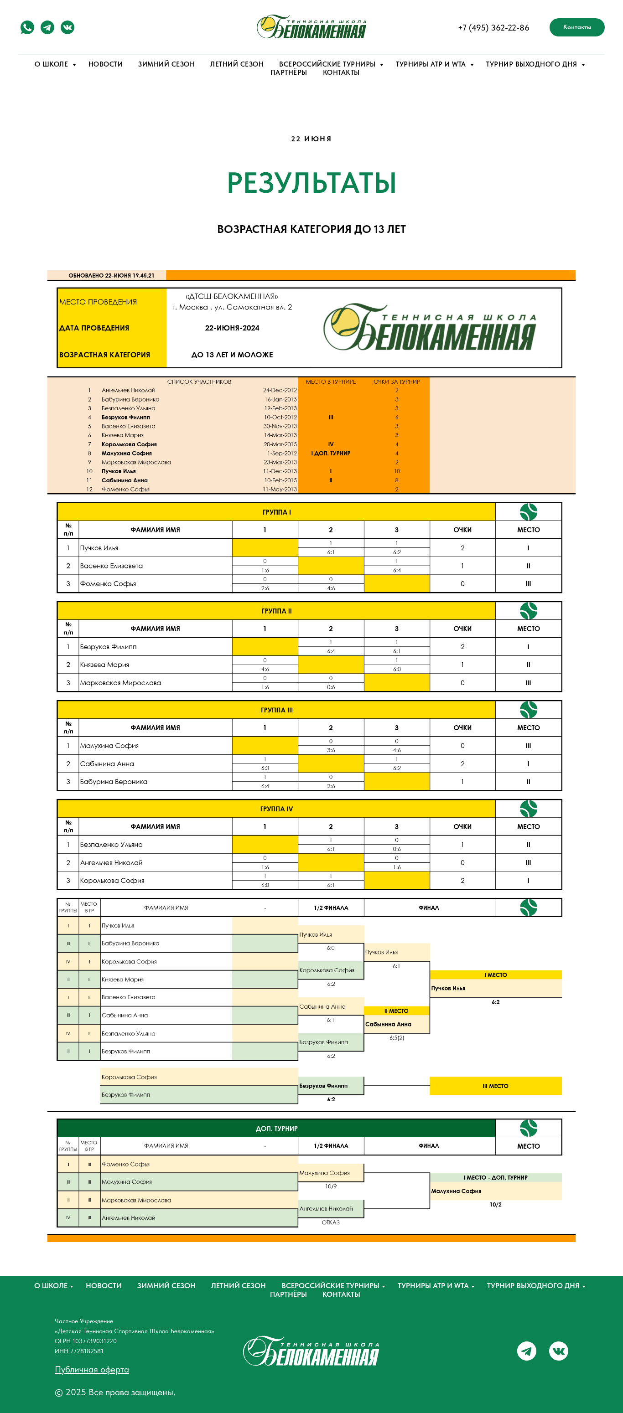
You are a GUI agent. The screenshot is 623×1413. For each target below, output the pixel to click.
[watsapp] (27, 27)
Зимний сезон (166, 1285)
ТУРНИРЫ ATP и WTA (432, 64)
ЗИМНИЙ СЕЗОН (166, 64)
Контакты (341, 1294)
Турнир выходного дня (533, 1285)
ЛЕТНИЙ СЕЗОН (237, 64)
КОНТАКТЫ (341, 72)
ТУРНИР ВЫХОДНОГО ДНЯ (532, 64)
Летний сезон (238, 1285)
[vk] (67, 27)
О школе (50, 1285)
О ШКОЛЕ (52, 64)
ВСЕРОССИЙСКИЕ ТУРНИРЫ (328, 64)
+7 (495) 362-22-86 (494, 27)
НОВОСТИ (105, 64)
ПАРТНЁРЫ (288, 72)
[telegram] (47, 27)
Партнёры (288, 1294)
